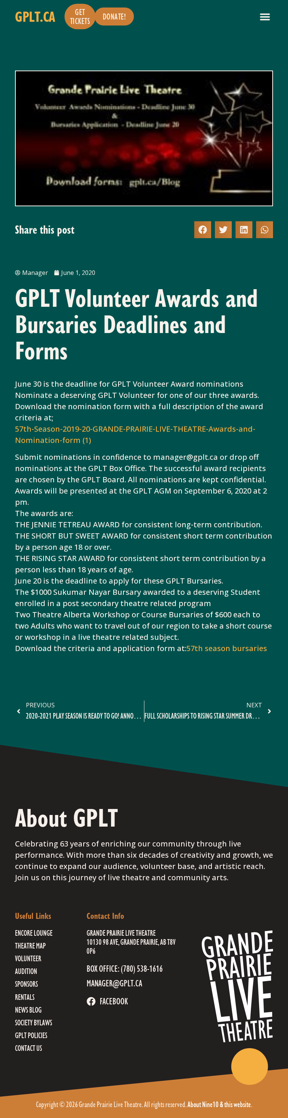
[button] (265, 16)
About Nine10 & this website (219, 1104)
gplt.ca (35, 16)
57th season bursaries (226, 648)
